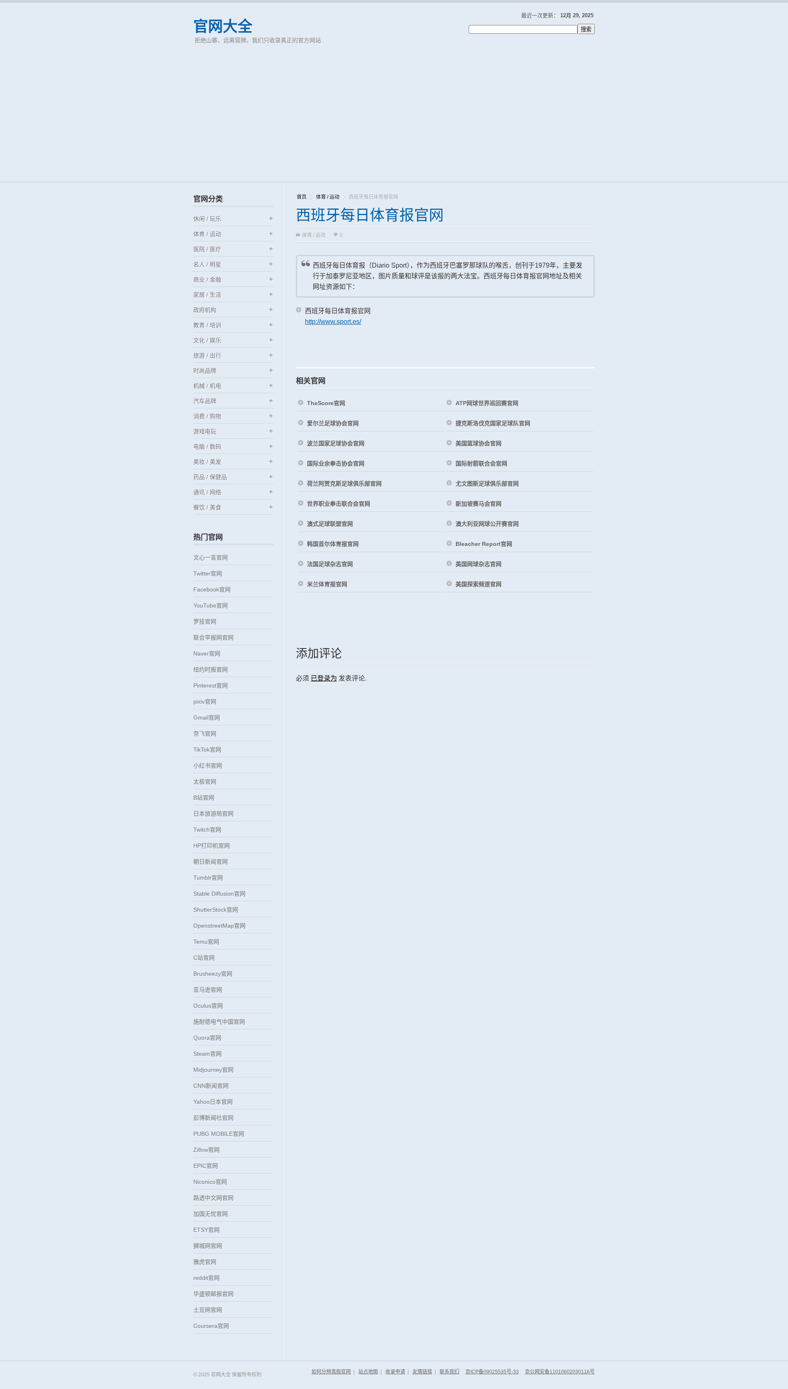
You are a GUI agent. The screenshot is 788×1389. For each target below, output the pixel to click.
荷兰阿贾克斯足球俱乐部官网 (344, 483)
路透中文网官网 (213, 1197)
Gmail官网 (206, 717)
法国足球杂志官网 (330, 564)
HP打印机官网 (211, 845)
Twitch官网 (207, 829)
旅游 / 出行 (207, 355)
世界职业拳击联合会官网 (338, 503)
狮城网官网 (207, 1245)
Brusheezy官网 (212, 973)
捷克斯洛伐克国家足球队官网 (493, 423)
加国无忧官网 (210, 1213)
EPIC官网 (205, 1165)
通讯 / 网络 (207, 492)
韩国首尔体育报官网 (333, 544)
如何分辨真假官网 (331, 1372)
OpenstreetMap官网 (219, 925)
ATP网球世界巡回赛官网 (487, 403)
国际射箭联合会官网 (481, 463)
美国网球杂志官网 (479, 564)
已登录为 (324, 678)
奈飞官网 (204, 733)
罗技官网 (204, 621)
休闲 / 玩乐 (207, 218)
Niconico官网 (210, 1181)
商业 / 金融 (207, 279)
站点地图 (368, 1372)
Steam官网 (207, 1053)
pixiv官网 (204, 701)
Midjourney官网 (213, 1069)
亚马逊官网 (207, 989)
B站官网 (203, 797)
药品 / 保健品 (210, 477)
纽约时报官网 (210, 669)
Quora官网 (207, 1037)
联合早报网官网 (213, 637)
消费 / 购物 (207, 416)
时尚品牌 (204, 370)
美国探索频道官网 (479, 584)
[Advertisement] (394, 119)
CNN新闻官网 (211, 1085)
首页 (302, 197)
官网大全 (222, 26)
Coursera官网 (211, 1326)
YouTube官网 (210, 605)
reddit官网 (206, 1277)
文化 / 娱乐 (207, 340)
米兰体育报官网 (327, 584)
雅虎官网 (204, 1261)
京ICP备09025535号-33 (492, 1372)
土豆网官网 (207, 1309)
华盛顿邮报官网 (213, 1293)
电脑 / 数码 (207, 446)
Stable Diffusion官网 (219, 893)
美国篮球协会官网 (479, 443)
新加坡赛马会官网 (479, 503)
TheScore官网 (326, 403)
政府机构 (204, 310)
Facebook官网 (212, 589)
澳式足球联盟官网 (330, 523)
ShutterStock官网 (215, 909)
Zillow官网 (206, 1149)
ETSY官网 (206, 1229)
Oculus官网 (208, 1005)
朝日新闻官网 (210, 861)
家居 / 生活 (207, 294)
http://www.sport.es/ (333, 321)
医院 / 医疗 (207, 249)
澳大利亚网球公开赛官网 (487, 523)
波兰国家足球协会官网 (335, 443)
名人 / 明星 (207, 264)
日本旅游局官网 (213, 813)
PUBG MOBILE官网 (218, 1133)
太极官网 (204, 781)
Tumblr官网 (208, 877)
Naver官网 (206, 653)
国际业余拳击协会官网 (335, 463)
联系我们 (449, 1372)
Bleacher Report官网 (484, 544)
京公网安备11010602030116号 (560, 1372)
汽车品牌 (204, 401)
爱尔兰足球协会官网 (333, 423)
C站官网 (204, 957)
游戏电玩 (204, 431)
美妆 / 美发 (207, 461)
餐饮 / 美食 (207, 507)
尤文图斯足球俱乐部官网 (487, 483)
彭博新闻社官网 (213, 1117)
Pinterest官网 (210, 685)
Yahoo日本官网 (213, 1101)
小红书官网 (207, 765)
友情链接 (422, 1372)
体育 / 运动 (327, 197)
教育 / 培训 (207, 325)
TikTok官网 (207, 749)
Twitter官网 (207, 573)
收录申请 (395, 1372)
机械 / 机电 (207, 386)
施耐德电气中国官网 (219, 1021)
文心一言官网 (210, 557)
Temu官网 (206, 941)
